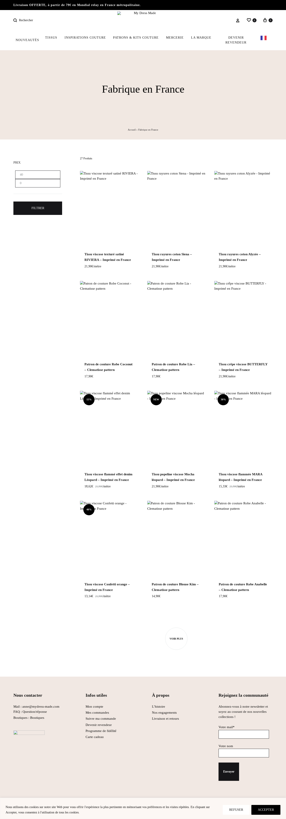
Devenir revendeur (235, 40)
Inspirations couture (85, 37)
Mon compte (94, 706)
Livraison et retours (165, 718)
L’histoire (159, 706)
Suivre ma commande (101, 718)
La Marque (201, 37)
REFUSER (236, 809)
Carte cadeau (95, 737)
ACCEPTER (266, 809)
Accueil (132, 129)
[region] (143, 808)
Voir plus (176, 638)
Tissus (51, 37)
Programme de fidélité (101, 731)
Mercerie (175, 37)
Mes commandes (97, 712)
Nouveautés (27, 40)
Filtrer (38, 208)
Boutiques (37, 717)
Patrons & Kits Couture (136, 37)
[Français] (264, 40)
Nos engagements (164, 712)
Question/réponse (35, 711)
